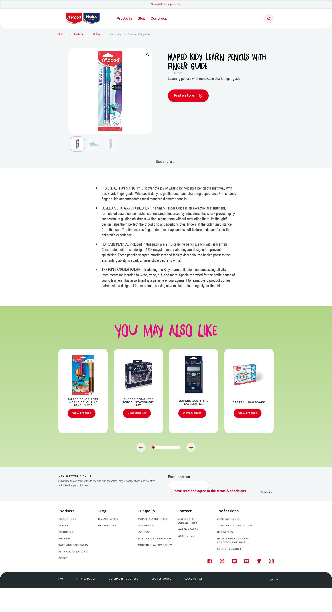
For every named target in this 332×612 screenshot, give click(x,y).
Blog (141, 19)
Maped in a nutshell (153, 519)
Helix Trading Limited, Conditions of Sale (233, 540)
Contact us (186, 536)
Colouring (65, 532)
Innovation (146, 525)
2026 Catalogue (228, 519)
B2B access (225, 532)
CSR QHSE (144, 532)
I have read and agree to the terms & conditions (209, 492)
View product (81, 413)
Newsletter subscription (187, 521)
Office (62, 558)
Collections (67, 519)
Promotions (107, 525)
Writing (64, 538)
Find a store (184, 96)
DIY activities (108, 519)
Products (124, 19)
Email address (179, 477)
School (63, 525)
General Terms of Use (123, 579)
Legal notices (193, 579)
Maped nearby (188, 529)
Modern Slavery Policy (155, 545)
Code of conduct (229, 549)
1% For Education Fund (154, 538)
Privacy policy (85, 579)
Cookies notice (161, 579)
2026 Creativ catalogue (234, 525)
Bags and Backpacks (73, 545)
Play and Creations (72, 551)
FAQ (60, 579)
